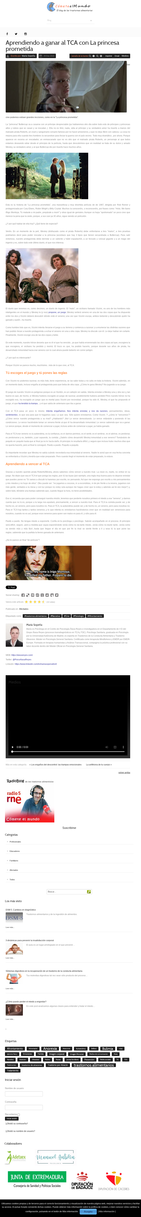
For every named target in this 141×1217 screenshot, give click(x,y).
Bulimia (107, 1049)
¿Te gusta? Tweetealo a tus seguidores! (56, 595)
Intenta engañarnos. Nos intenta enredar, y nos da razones (77, 411)
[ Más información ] (107, 1211)
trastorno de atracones (32, 1065)
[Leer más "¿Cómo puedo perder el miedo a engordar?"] (14, 1010)
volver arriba (124, 772)
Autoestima (80, 1048)
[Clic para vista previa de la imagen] (66, 86)
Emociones (27, 1054)
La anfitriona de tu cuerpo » (99, 764)
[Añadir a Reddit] (47, 595)
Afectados (23, 609)
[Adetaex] (15, 1157)
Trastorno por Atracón (58, 1065)
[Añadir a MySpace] (52, 595)
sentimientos (12, 415)
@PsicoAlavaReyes (22, 659)
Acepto (88, 1211)
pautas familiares (73, 1060)
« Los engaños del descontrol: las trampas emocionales (55, 764)
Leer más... (10, 927)
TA (117, 1060)
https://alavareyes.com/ (22, 655)
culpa (120, 1049)
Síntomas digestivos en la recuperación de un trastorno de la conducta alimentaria (44, 971)
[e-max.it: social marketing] (129, 582)
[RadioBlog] (29, 800)
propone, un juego (57, 312)
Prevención (89, 1059)
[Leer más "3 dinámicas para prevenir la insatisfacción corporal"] (14, 949)
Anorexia (50, 1049)
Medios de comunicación (98, 1054)
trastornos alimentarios (36, 616)
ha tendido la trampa (28, 403)
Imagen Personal (77, 1054)
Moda (115, 1054)
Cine (67, 616)
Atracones (66, 1049)
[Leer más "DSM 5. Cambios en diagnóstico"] (14, 918)
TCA (125, 1060)
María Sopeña (28, 56)
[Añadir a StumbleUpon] (37, 595)
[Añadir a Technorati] (42, 595)
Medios (125, 56)
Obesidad (35, 1059)
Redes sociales (105, 1060)
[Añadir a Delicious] (28, 595)
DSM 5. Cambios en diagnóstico (21, 910)
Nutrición (22, 1060)
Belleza (93, 1049)
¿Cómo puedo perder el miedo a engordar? (26, 1002)
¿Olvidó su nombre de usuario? (20, 1131)
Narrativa (56, 616)
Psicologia (79, 616)
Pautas (58, 1060)
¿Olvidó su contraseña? (17, 1123)
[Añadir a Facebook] (23, 595)
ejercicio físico (12, 1054)
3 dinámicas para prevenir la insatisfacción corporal (30, 940)
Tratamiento (12, 1070)
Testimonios (11, 1065)
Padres (47, 1060)
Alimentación (33, 1049)
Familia (41, 1054)
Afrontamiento (95, 616)
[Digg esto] (32, 595)
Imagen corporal (56, 1054)
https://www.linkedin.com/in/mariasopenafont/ (36, 664)
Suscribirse (69, 827)
